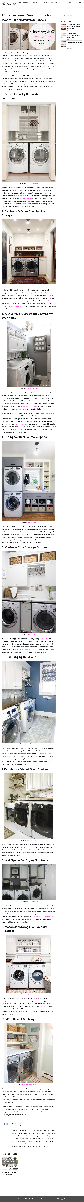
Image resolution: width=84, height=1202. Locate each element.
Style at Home (32, 994)
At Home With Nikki (31, 389)
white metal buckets (31, 406)
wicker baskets (41, 293)
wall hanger (50, 301)
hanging (27, 204)
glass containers (21, 196)
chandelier (5, 421)
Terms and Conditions (48, 1199)
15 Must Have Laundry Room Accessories (10, 1166)
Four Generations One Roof (31, 1085)
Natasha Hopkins (17, 1126)
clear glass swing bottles (43, 416)
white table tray (49, 413)
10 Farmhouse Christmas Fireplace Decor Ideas (71, 36)
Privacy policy (61, 1199)
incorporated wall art (15, 306)
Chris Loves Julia (31, 286)
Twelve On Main (31, 840)
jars (36, 998)
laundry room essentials (23, 649)
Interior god (31, 522)
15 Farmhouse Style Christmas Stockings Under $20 (71, 28)
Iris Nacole (31, 634)
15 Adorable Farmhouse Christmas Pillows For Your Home (71, 45)
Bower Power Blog (31, 744)
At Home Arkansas (31, 183)
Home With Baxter (31, 902)
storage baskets (20, 424)
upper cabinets (27, 198)
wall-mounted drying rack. (42, 917)
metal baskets (13, 404)
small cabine (45, 639)
